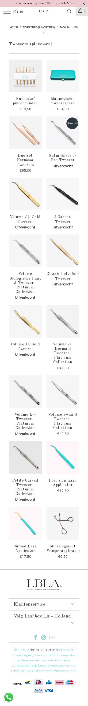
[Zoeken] (69, 11)
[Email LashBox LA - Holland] (51, 638)
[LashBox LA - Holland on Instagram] (43, 638)
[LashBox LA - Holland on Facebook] (35, 638)
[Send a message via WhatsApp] (8, 697)
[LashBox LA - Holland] (44, 11)
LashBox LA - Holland (42, 650)
